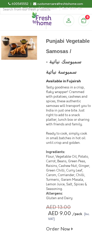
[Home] (41, 14)
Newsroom (49, 8)
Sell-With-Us (72, 8)
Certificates (28, 8)
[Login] (68, 20)
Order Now (58, 229)
